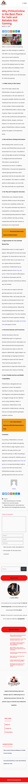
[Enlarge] (18, 584)
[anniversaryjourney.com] (4, 3)
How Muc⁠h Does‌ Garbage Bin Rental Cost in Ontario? (18, 653)
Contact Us (8, 728)
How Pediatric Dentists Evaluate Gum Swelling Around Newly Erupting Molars (17, 644)
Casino (6, 499)
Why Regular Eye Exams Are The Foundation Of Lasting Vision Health (17, 665)
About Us (7, 724)
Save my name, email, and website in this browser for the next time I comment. (13, 550)
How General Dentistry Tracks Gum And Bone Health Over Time (18, 639)
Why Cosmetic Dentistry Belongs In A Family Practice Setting (18, 636)
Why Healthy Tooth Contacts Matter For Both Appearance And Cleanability (17, 648)
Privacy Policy (8, 732)
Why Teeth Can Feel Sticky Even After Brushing (17, 657)
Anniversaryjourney (15, 780)
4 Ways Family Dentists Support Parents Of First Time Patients (17, 660)
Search (23, 569)
